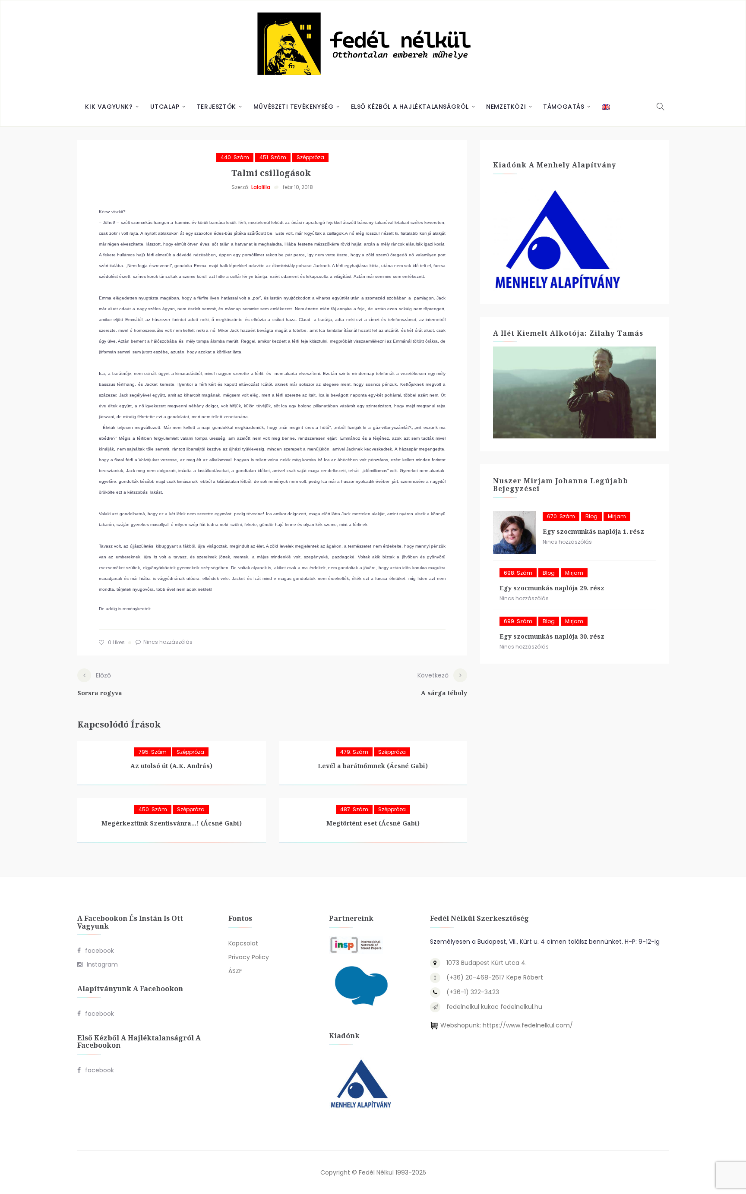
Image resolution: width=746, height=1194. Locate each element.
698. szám (518, 573)
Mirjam (617, 516)
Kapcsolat (243, 943)
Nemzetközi (506, 106)
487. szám (354, 809)
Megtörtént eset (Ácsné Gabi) (373, 823)
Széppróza (310, 157)
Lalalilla (260, 187)
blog (591, 516)
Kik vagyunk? (109, 106)
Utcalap (165, 106)
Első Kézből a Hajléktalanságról (410, 106)
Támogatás (563, 106)
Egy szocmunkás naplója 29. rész (551, 588)
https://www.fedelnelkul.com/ (528, 1025)
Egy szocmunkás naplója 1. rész (593, 531)
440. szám (235, 157)
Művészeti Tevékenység (293, 106)
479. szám (354, 752)
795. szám (153, 752)
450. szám (153, 809)
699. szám (518, 621)
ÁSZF (235, 971)
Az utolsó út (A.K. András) (171, 766)
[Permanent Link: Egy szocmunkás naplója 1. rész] (514, 532)
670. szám (561, 516)
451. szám (272, 157)
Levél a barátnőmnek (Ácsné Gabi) (373, 766)
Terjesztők (216, 106)
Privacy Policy (248, 957)
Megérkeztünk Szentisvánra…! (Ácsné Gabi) (171, 823)
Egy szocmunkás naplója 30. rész (551, 636)
